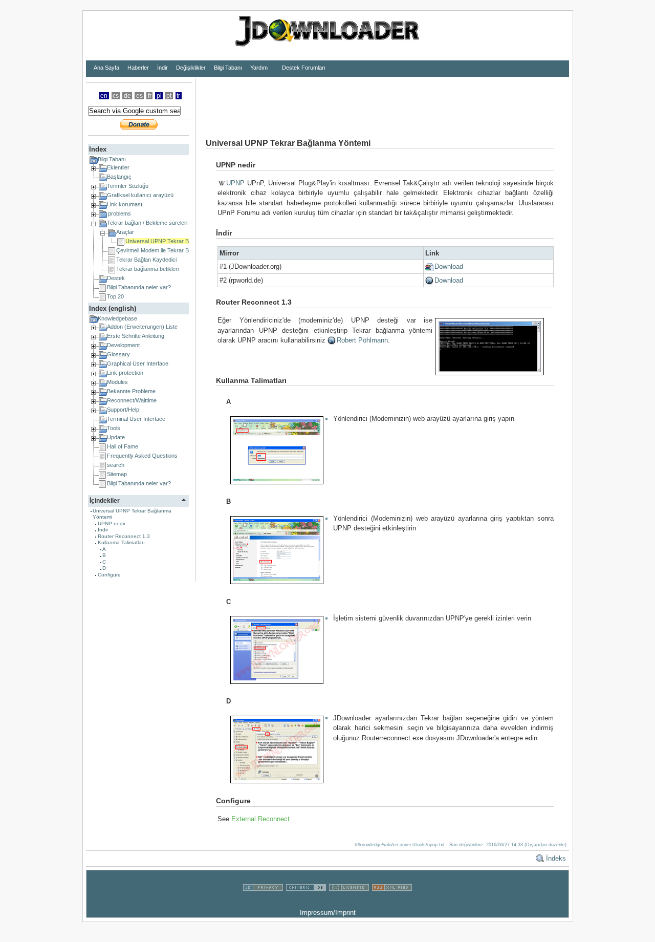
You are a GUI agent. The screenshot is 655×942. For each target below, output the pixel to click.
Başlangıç (119, 177)
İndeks (556, 858)
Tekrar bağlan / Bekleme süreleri (147, 223)
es (139, 95)
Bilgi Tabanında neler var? (139, 287)
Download (448, 266)
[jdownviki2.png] (280, 549)
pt (168, 95)
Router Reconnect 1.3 (124, 536)
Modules (117, 382)
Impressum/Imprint (328, 912)
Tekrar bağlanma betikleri (147, 269)
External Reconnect (260, 819)
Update (116, 437)
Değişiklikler (191, 68)
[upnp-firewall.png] (280, 649)
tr (178, 95)
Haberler (138, 68)
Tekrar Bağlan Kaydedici (146, 259)
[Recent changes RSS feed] (392, 902)
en (103, 95)
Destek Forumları (303, 68)
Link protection (125, 373)
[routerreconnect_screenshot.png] (492, 346)
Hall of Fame (122, 446)
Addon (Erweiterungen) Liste (142, 327)
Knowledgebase (117, 318)
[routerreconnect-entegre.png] (280, 749)
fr (149, 95)
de (127, 95)
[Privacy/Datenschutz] (263, 902)
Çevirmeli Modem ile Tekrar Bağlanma (163, 250)
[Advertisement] (382, 101)
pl (159, 95)
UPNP (235, 183)
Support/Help (123, 409)
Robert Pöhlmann (362, 340)
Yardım (259, 68)
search (115, 465)
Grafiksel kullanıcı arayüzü (140, 195)
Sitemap (117, 474)
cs (116, 95)
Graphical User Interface (137, 363)
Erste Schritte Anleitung (135, 336)
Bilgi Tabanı (228, 68)
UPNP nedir (111, 523)
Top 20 (115, 296)
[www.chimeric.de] (306, 902)
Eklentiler (118, 167)
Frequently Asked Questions (142, 456)
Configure (109, 574)
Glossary (118, 354)
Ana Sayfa (106, 68)
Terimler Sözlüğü (127, 186)
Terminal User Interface (136, 419)
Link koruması (124, 204)
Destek (116, 278)
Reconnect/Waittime (132, 400)
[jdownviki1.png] (280, 450)
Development (123, 345)
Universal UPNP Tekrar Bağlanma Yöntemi (178, 241)
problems (119, 213)
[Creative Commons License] (349, 902)
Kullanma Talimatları (121, 542)
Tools (113, 428)
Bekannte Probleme (131, 391)
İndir (162, 68)
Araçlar (125, 232)
